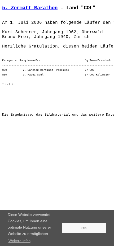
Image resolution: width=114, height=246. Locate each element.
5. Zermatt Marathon (30, 8)
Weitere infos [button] (19, 241)
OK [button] (84, 228)
